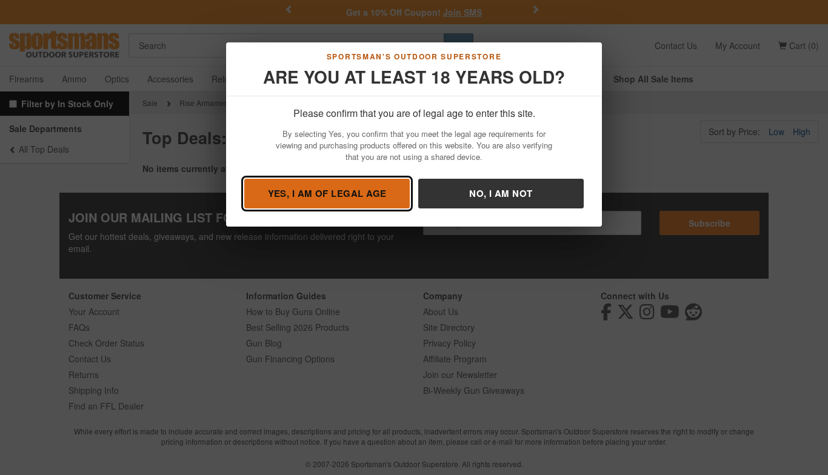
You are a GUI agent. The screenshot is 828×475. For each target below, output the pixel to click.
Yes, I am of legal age (327, 193)
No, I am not (500, 193)
